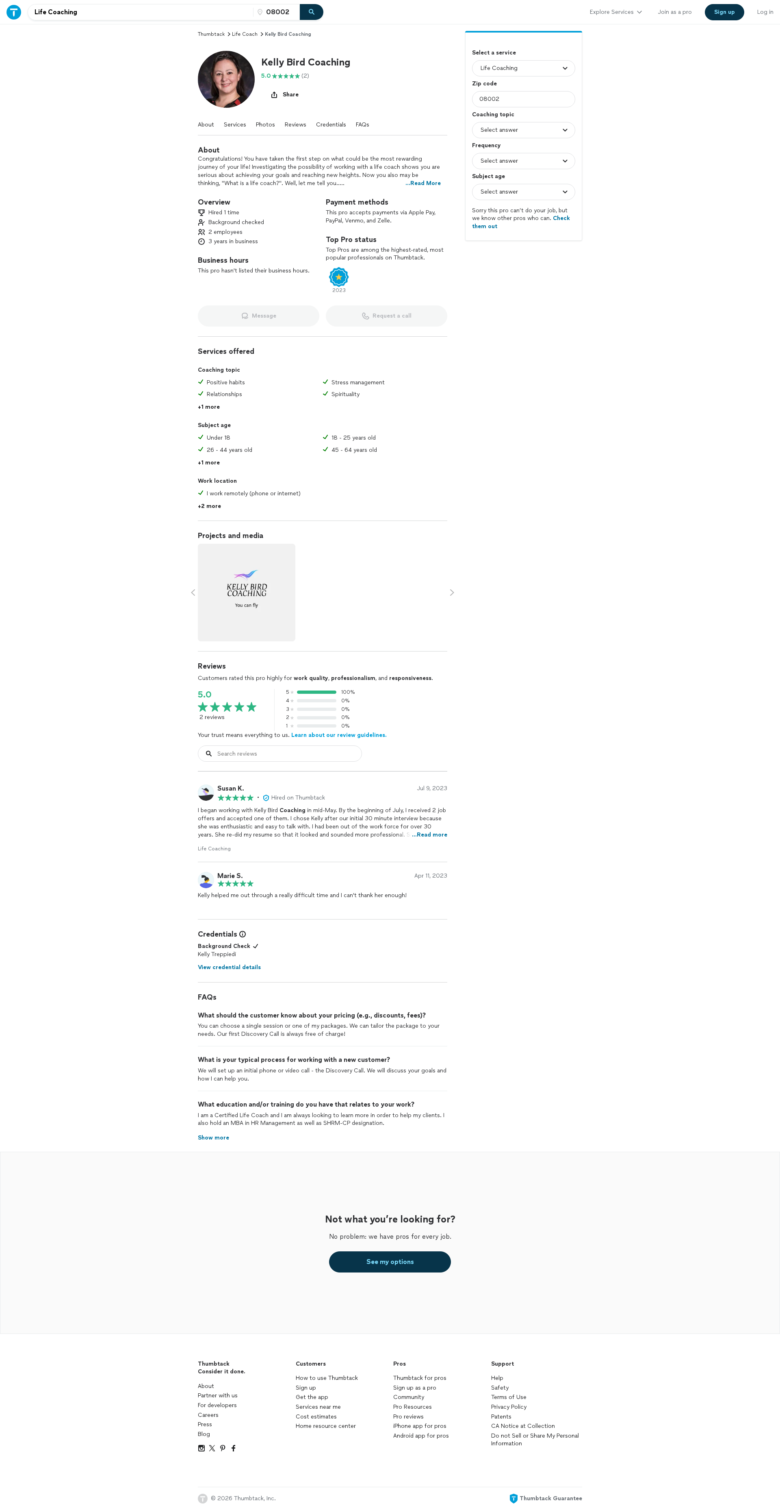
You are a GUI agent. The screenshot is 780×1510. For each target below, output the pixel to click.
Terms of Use (508, 1397)
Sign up (306, 1387)
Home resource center (326, 1426)
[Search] (311, 12)
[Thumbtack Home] (14, 12)
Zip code (484, 83)
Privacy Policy (508, 1406)
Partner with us (218, 1395)
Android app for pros (421, 1435)
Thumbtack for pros (419, 1378)
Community (408, 1397)
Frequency (486, 145)
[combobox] (140, 12)
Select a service (494, 52)
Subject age (488, 176)
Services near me (318, 1406)
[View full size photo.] (246, 592)
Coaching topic (493, 114)
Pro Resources (412, 1406)
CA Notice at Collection (523, 1426)
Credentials (331, 124)
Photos (265, 124)
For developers (217, 1405)
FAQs (362, 124)
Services (235, 124)
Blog (204, 1434)
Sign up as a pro (414, 1387)
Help (497, 1378)
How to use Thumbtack (327, 1378)
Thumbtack (211, 34)
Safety (500, 1387)
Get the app (312, 1397)
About (206, 124)
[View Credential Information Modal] (241, 934)
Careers (208, 1415)
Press (205, 1424)
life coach (245, 34)
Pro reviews (408, 1416)
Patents (501, 1416)
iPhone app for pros (419, 1426)
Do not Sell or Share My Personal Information (535, 1439)
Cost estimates (316, 1416)
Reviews (295, 124)
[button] (226, 79)
